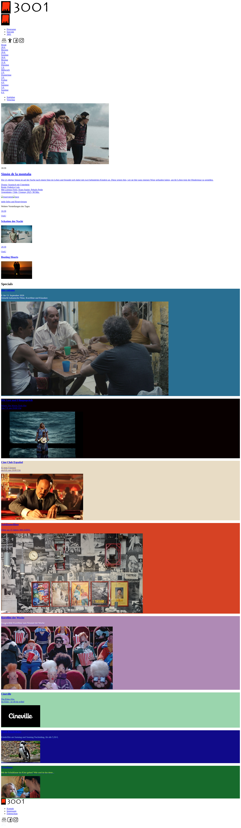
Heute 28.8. (3, 46)
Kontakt (10, 808)
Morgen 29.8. (4, 51)
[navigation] (3, 825)
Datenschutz (12, 813)
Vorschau (11, 100)
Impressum (11, 811)
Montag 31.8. (4, 61)
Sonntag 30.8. (4, 56)
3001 (9, 34)
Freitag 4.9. (4, 81)
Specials (10, 32)
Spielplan (11, 97)
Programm (11, 29)
